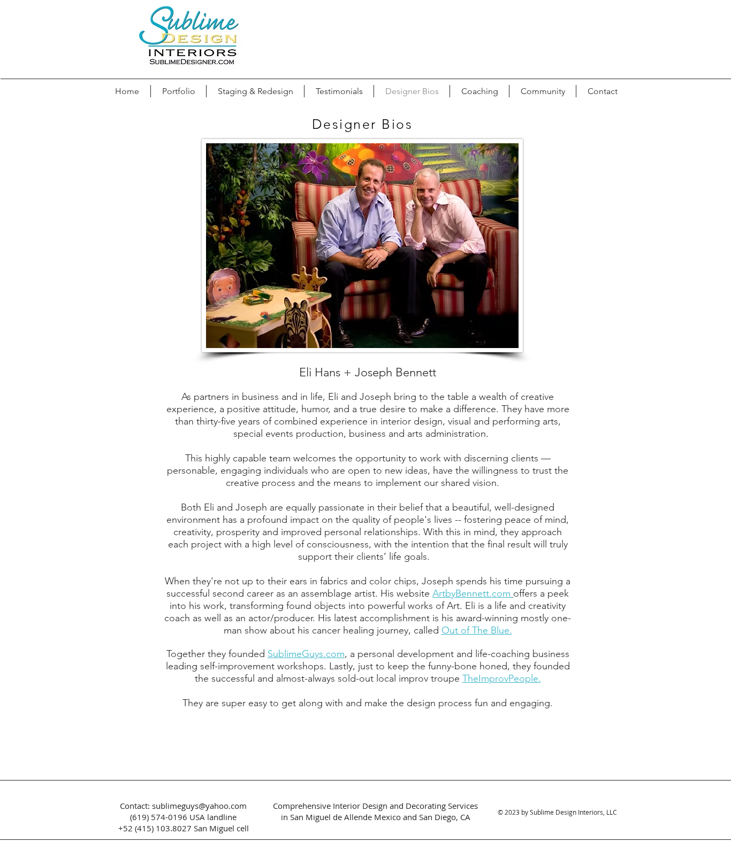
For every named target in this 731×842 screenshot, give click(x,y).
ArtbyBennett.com (471, 593)
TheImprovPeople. (501, 678)
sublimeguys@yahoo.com (199, 805)
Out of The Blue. (476, 630)
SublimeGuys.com (306, 654)
